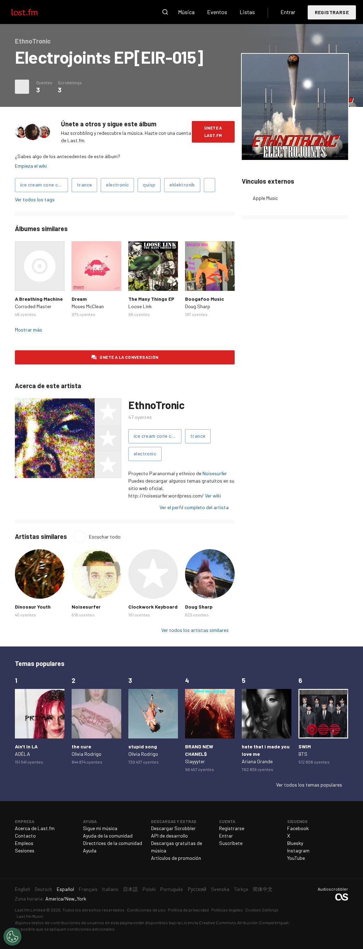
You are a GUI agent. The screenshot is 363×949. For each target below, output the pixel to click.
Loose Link (140, 306)
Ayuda (89, 850)
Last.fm (32, 12)
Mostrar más (28, 330)
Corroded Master (33, 306)
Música (186, 11)
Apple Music (265, 198)
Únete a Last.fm (213, 131)
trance (84, 185)
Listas (247, 11)
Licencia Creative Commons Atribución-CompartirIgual (235, 922)
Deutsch (43, 889)
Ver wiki (213, 496)
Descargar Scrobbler (173, 828)
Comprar (24, 281)
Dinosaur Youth (33, 607)
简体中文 (263, 889)
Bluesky (295, 843)
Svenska (220, 889)
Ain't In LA (26, 746)
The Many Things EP (151, 299)
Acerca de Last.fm (35, 828)
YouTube (296, 858)
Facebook (298, 828)
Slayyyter (195, 761)
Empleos (24, 843)
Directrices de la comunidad (112, 843)
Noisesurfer (214, 473)
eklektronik (182, 185)
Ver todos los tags (35, 199)
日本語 (130, 889)
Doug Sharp (197, 306)
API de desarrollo (169, 836)
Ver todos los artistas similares (195, 630)
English (22, 889)
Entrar (287, 11)
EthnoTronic (156, 404)
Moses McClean (88, 306)
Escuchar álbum (39, 266)
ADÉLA (22, 754)
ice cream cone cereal (44, 185)
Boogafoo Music (204, 299)
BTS (302, 754)
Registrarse (332, 12)
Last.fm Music (30, 916)
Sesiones (24, 850)
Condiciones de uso (146, 909)
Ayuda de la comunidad (108, 836)
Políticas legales (227, 909)
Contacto (25, 836)
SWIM (304, 746)
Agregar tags (209, 185)
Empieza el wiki (31, 166)
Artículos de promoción (176, 858)
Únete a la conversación (129, 357)
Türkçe (241, 889)
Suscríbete (230, 843)
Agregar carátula (295, 150)
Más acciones (22, 87)
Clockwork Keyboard (153, 607)
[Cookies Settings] (12, 936)
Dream (79, 299)
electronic (117, 185)
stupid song (142, 746)
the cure (81, 746)
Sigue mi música (100, 828)
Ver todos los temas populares (309, 785)
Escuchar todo (105, 537)
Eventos (217, 11)
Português (171, 889)
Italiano (110, 889)
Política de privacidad (188, 909)
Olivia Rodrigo (86, 754)
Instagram (298, 850)
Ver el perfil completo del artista (194, 507)
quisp (149, 185)
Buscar (165, 12)
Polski (149, 889)
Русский (197, 889)
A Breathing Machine (39, 299)
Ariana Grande (257, 761)
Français (88, 889)
